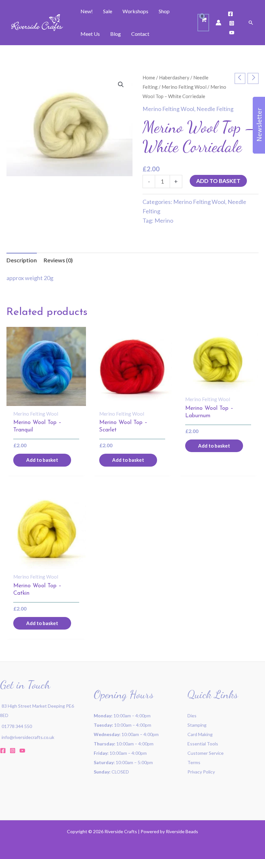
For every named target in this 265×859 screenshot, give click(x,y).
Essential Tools (202, 743)
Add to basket (218, 180)
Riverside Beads (182, 831)
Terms (193, 762)
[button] (251, 22)
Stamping (197, 725)
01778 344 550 (17, 726)
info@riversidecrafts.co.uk (28, 737)
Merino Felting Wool (184, 87)
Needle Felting (215, 109)
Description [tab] (21, 260)
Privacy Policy (201, 771)
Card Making (200, 734)
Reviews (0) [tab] (58, 260)
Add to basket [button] (42, 460)
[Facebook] (230, 13)
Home (149, 77)
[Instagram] (231, 23)
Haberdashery (174, 77)
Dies (191, 715)
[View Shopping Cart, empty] (203, 22)
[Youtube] (231, 32)
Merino (163, 220)
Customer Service (205, 753)
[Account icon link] (218, 22)
